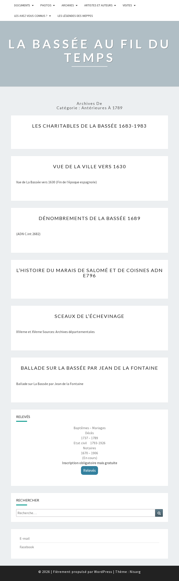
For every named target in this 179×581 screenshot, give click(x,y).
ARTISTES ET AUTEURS (98, 5)
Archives (68, 5)
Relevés (89, 470)
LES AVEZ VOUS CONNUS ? (30, 16)
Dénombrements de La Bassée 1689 (90, 218)
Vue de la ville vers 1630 (89, 166)
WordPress (103, 571)
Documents (22, 5)
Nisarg (135, 571)
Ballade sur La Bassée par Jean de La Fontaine (89, 368)
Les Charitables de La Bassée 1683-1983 (89, 126)
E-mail (25, 538)
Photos (46, 5)
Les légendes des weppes (75, 16)
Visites (127, 5)
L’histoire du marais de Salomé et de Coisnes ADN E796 (89, 272)
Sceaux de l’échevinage (89, 316)
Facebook (27, 547)
